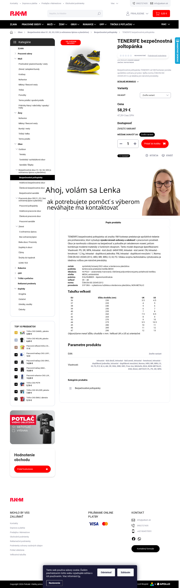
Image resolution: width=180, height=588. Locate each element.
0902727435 (142, 525)
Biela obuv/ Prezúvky (28, 242)
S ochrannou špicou (28, 232)
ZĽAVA (21, 48)
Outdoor (22, 149)
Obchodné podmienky (74, 3)
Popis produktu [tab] (113, 222)
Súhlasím (125, 572)
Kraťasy (22, 74)
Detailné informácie (126, 82)
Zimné (21, 226)
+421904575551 (144, 531)
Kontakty (14, 3)
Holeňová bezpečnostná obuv (32, 183)
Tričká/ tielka (24, 134)
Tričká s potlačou (25, 278)
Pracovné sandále (27, 221)
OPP (20, 273)
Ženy (20, 113)
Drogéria (22, 294)
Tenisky (22, 154)
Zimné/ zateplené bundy (29, 69)
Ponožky (22, 95)
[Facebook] (133, 538)
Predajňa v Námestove (51, 3)
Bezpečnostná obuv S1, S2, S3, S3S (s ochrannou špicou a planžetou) (35, 171)
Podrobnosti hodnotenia (157, 56)
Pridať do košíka (152, 143)
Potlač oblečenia (17, 550)
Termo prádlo (24, 139)
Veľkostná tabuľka (18, 554)
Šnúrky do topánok (27, 258)
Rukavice (22, 268)
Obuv (20, 144)
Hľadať (99, 13)
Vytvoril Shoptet (141, 584)
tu (79, 576)
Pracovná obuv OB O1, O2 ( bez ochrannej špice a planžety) (32, 199)
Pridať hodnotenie (25, 469)
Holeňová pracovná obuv (30, 211)
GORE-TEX (23, 263)
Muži (20, 59)
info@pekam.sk (144, 520)
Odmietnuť (106, 572)
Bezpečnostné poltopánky (30, 177)
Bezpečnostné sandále (29, 193)
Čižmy (21, 252)
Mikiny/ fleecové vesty (28, 85)
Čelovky (22, 309)
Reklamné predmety (27, 283)
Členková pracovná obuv (30, 216)
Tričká (21, 90)
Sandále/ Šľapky (26, 165)
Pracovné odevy (25, 54)
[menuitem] (14, 24)
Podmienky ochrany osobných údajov (26, 545)
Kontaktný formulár (145, 549)
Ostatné (22, 299)
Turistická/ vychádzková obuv (32, 159)
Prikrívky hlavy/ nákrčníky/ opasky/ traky (34, 106)
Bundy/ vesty (24, 128)
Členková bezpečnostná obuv (32, 188)
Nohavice (23, 79)
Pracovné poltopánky (28, 206)
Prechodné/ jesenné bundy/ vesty (33, 64)
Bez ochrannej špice (28, 237)
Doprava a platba (29, 3)
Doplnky (21, 289)
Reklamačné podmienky (20, 541)
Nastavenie (54, 583)
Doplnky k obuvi (25, 247)
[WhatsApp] (139, 538)
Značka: (125, 62)
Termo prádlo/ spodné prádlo (31, 100)
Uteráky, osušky (25, 304)
